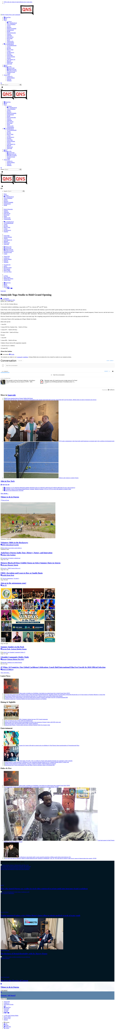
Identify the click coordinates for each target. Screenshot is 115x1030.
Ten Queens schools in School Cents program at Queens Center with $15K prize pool (36, 722)
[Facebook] (7, 288)
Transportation (10, 42)
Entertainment (10, 30)
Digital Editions (11, 77)
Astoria (8, 46)
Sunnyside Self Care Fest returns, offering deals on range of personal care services (76, 399)
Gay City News (8, 271)
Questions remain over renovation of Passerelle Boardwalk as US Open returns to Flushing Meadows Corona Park (77, 694)
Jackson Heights (11, 56)
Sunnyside (9, 63)
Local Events (11, 68)
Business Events (11, 72)
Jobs (6, 18)
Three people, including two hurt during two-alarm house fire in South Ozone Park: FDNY (44, 693)
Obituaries (9, 35)
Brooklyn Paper (8, 267)
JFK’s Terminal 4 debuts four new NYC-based (33, 719)
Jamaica (9, 58)
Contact (7, 1028)
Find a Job (3, 998)
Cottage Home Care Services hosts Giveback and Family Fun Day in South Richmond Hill (41, 697)
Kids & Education (11, 32)
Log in (108, 360)
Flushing (9, 54)
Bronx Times (7, 270)
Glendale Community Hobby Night (15, 658)
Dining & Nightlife (11, 28)
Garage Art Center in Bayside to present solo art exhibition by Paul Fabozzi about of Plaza (49, 745)
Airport (8, 25)
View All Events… (5, 672)
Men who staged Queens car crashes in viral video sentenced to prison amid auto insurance (44, 889)
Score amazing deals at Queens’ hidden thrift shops (20, 398)
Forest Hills (10, 55)
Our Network (7, 264)
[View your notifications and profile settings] (2, 87)
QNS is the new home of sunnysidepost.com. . (18, 2)
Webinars (9, 80)
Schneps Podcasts (5, 950)
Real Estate (9, 38)
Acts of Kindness (11, 24)
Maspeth (9, 61)
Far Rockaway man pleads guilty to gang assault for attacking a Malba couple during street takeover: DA (45, 857)
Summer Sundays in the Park (14, 648)
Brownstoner (7, 269)
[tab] (5, 371)
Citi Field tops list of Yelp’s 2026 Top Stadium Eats (20, 720)
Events (7, 1025)
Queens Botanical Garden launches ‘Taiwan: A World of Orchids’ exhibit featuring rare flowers (32, 763)
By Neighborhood (12, 23)
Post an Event (5, 500)
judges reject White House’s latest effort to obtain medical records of (40, 915)
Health (8, 31)
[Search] (1, 83)
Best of (5, 65)
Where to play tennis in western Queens (68, 477)
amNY (5, 266)
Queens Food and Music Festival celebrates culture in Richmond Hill (34, 765)
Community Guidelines (22, 357)
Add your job (5, 484)
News (5, 20)
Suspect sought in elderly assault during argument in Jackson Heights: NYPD (36, 787)
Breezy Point (10, 49)
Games (8, 73)
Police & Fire (10, 37)
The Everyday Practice (14, 980)
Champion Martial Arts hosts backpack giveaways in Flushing (31, 698)
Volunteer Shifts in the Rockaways (14, 544)
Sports (8, 39)
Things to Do (10, 41)
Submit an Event (12, 69)
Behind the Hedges (8, 278)
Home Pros (8, 1026)
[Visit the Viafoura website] (111, 389)
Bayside (9, 48)
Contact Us (9, 76)
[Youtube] (11, 288)
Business (9, 27)
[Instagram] (10, 288)
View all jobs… (5, 493)
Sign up (111, 360)
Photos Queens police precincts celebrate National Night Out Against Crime (31, 725)
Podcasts (9, 79)
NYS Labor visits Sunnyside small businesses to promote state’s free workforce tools (86, 441)
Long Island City (11, 59)
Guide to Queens (12, 70)
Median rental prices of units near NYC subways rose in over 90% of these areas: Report (37, 696)
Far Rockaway (10, 52)
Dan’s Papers (7, 277)
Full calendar (4, 990)
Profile (12, 354)
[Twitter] (8, 288)
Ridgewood (10, 62)
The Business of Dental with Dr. (24, 954)
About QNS (7, 75)
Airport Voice (7, 280)
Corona (9, 51)
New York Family (5, 977)
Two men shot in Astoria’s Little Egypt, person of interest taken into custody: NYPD (75, 858)
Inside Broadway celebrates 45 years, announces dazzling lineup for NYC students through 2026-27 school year (41, 762)
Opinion (9, 34)
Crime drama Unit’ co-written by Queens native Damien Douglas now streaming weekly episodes (45, 760)
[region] (57, 375)
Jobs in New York (8, 481)
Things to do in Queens (10, 497)
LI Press (6, 275)
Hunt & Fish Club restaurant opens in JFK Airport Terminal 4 (23, 723)
